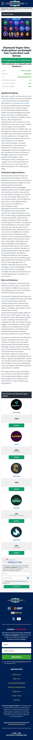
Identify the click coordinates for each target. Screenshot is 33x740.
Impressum (16, 674)
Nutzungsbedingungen (16, 683)
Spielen (16, 425)
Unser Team (16, 696)
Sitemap (16, 700)
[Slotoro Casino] (16, 436)
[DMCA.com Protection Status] (16, 613)
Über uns (16, 679)
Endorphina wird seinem (20, 103)
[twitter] (13, 619)
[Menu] (2, 3)
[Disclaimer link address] (19, 608)
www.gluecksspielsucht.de (16, 724)
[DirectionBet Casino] (16, 404)
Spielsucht (17, 691)
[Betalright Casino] (16, 500)
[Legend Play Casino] (16, 532)
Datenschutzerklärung (16, 581)
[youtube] (19, 619)
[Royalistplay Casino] (16, 468)
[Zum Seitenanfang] (29, 737)
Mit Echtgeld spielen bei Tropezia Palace (16, 60)
